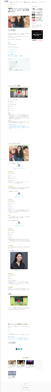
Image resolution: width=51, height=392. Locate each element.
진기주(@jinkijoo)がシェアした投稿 (19, 225)
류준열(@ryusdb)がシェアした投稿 (19, 196)
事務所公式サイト (19, 270)
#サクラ (33, 27)
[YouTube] (25, 387)
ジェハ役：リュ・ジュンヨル (12, 50)
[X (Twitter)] (23, 387)
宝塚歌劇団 (25, 2)
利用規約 (21, 385)
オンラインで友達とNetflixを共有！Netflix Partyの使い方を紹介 (17, 125)
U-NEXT (9, 331)
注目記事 (11, 2)
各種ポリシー (25, 385)
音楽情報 (10, 68)
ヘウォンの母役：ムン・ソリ (12, 52)
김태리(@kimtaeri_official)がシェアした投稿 (19, 168)
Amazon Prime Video (11, 333)
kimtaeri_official (13, 180)
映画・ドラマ (29, 2)
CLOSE (28, 59)
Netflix (9, 329)
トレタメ (25, 383)
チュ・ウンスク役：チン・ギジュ (12, 51)
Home (9, 4)
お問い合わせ (29, 385)
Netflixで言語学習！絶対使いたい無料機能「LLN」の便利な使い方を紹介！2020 (19, 126)
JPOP (14, 2)
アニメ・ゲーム (21, 2)
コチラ (21, 39)
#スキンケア (36, 27)
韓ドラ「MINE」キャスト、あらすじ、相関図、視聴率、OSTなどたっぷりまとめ (19, 338)
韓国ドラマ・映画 (34, 2)
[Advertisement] (19, 79)
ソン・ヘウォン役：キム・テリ (12, 49)
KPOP (17, 2)
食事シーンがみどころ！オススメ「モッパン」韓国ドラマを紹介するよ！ (18, 337)
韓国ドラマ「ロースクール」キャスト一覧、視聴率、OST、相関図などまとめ (19, 339)
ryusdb (12, 208)
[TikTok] (27, 387)
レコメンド (39, 2)
